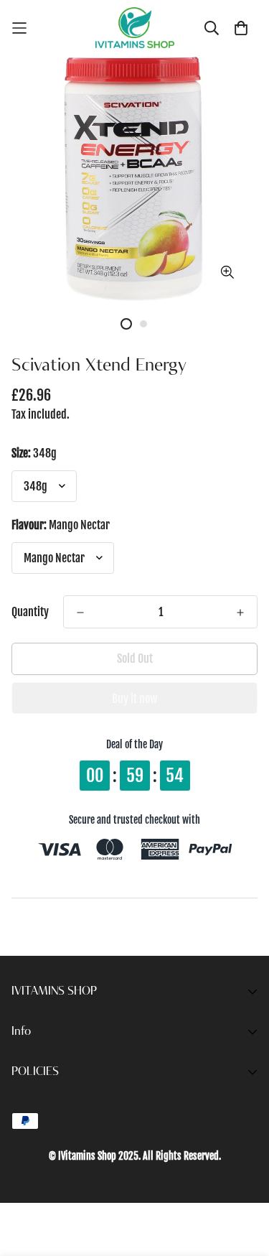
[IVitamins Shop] (134, 27)
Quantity (30, 612)
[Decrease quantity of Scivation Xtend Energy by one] (80, 612)
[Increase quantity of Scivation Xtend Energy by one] (240, 612)
